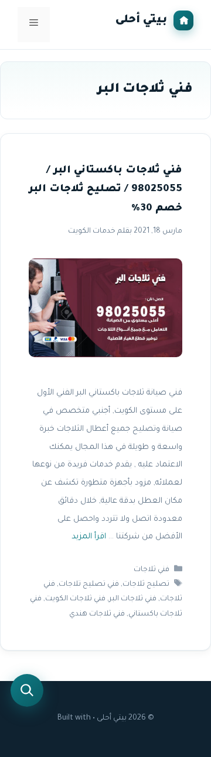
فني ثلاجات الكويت (75, 600)
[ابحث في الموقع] (27, 690)
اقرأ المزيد (89, 537)
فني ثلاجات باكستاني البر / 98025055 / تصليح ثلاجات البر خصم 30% (105, 190)
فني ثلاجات (151, 570)
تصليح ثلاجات (145, 584)
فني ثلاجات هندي (97, 614)
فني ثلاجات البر (132, 600)
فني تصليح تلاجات (89, 584)
